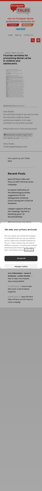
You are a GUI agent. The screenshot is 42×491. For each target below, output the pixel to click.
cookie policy (29, 250)
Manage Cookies (21, 267)
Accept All (21, 258)
